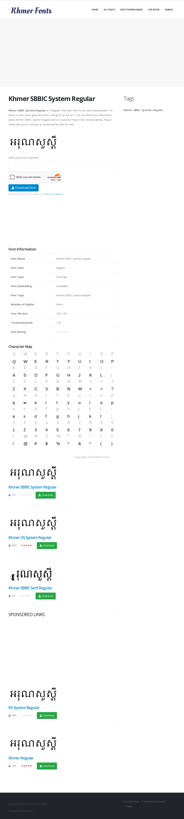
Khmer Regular (20, 758)
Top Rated (154, 9)
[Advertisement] (92, 53)
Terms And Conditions (155, 801)
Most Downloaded (131, 9)
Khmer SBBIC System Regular (32, 487)
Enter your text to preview (23, 157)
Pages (129, 806)
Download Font (25, 188)
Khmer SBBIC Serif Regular (30, 587)
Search (169, 9)
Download (47, 495)
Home (95, 9)
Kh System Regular (23, 707)
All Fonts (109, 9)
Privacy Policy (132, 801)
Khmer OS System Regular (29, 537)
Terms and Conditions (54, 194)
